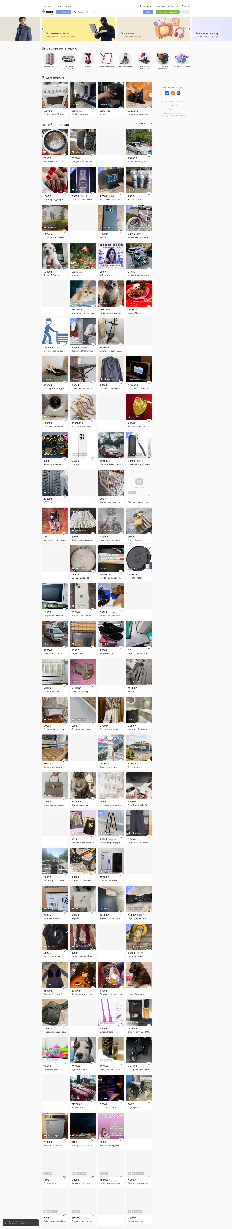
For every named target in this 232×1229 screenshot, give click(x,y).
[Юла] (47, 11)
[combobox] (108, 12)
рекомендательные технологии (173, 116)
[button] (64, 108)
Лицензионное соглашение (172, 101)
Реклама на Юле (172, 105)
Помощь (172, 109)
